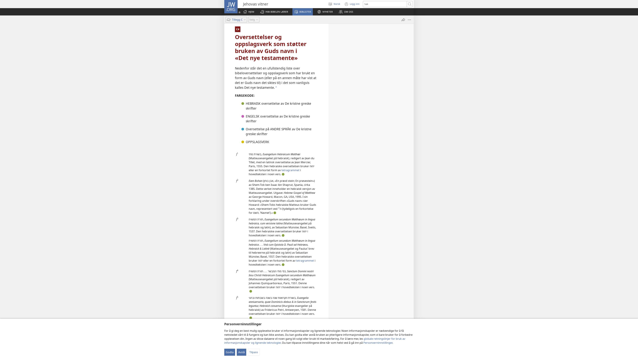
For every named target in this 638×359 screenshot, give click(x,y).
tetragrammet (290, 170)
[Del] (403, 20)
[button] (274, 11)
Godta (230, 352)
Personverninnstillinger (377, 343)
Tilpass (253, 352)
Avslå (241, 352)
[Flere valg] (409, 20)
